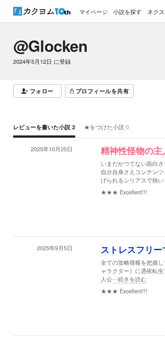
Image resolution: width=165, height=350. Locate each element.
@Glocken (50, 46)
